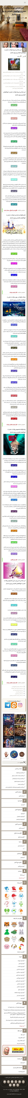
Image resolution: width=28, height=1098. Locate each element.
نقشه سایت (9, 1094)
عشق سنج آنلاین (21, 866)
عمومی (18, 762)
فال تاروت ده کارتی (20, 987)
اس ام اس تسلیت (21, 784)
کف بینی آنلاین (21, 828)
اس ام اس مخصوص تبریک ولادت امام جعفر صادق (15, 787)
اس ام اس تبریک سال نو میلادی (18, 778)
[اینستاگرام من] (12, 1081)
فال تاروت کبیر (21, 963)
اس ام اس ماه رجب (19, 692)
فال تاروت (22, 998)
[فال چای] (20, 742)
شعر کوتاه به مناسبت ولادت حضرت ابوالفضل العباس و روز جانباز (13, 76)
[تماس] (8, 1081)
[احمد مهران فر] (22, 45)
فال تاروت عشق (21, 990)
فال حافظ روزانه (21, 1038)
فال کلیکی (22, 857)
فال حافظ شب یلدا (21, 1040)
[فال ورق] (8, 742)
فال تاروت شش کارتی (20, 981)
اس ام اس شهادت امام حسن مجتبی (16, 695)
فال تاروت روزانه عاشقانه (19, 992)
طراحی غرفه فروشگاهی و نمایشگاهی (17, 1023)
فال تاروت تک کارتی (20, 969)
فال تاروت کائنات (21, 966)
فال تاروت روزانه (21, 961)
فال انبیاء (22, 805)
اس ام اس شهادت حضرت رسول (18, 776)
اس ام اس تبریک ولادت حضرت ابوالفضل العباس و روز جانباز (14, 11)
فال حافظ (22, 1035)
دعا (23, 849)
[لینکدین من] (10, 1085)
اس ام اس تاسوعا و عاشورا (19, 781)
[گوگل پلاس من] (17, 1085)
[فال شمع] (8, 731)
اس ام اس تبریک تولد (20, 773)
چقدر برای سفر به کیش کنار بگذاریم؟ (17, 1017)
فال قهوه (22, 814)
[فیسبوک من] (15, 1081)
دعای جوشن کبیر (21, 846)
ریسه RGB (22, 875)
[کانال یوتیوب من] (14, 1085)
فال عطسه (22, 1063)
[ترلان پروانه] (14, 45)
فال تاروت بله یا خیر (20, 995)
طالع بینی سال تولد (20, 952)
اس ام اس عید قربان (19, 694)
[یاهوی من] (23, 1081)
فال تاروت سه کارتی (20, 972)
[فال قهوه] (20, 731)
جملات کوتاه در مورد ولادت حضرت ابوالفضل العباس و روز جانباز (13, 80)
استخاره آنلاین (21, 796)
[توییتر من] (4, 1081)
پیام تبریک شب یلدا (20, 1043)
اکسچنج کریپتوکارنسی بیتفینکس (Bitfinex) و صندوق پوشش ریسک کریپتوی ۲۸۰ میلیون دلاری (14, 1013)
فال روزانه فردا (21, 1071)
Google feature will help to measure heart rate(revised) (14, 1010)
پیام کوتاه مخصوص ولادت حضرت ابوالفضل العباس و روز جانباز (13, 84)
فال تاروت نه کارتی (20, 984)
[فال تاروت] (20, 720)
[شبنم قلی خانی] (6, 45)
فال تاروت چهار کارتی (20, 975)
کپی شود (14, 105)
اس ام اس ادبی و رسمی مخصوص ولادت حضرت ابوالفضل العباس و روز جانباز (14, 87)
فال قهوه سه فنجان (20, 816)
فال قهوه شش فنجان (20, 819)
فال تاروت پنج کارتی (20, 978)
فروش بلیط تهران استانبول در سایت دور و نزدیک (15, 1020)
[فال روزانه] (8, 720)
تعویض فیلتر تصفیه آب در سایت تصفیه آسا (16, 1007)
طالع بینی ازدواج (21, 837)
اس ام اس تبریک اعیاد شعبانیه (17, 688)
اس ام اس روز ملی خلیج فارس (17, 686)
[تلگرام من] (19, 1081)
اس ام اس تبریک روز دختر (18, 690)
